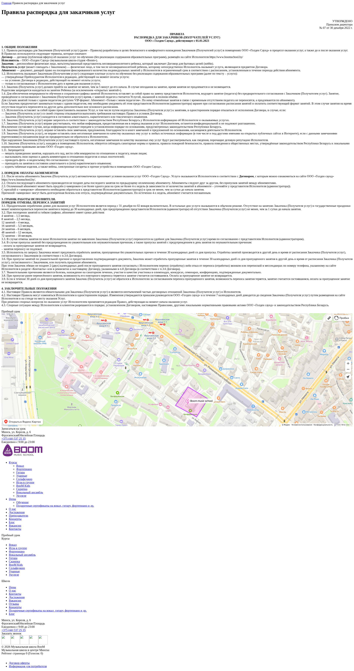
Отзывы (14, 603)
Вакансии (15, 525)
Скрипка (21, 489)
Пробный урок (10, 535)
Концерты (15, 519)
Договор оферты (19, 663)
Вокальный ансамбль (29, 492)
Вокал (20, 465)
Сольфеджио (24, 479)
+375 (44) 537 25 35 (13, 438)
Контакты (15, 528)
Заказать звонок (11, 633)
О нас (12, 509)
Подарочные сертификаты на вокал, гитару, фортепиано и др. (55, 505)
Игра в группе (25, 482)
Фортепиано (24, 469)
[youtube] (24, 643)
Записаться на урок (13, 428)
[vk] (15, 643)
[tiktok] (43, 643)
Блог (12, 522)
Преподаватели (18, 515)
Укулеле (21, 495)
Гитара (20, 472)
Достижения (17, 512)
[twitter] (33, 643)
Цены (12, 499)
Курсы (13, 462)
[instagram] (6, 643)
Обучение (22, 502)
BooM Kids (23, 485)
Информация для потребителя (28, 666)
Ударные (21, 475)
